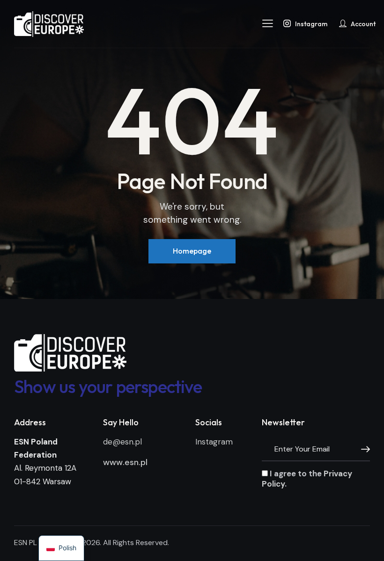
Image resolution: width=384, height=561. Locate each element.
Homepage (192, 250)
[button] (267, 22)
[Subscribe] (363, 449)
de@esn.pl (122, 442)
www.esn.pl (125, 462)
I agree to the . (307, 478)
